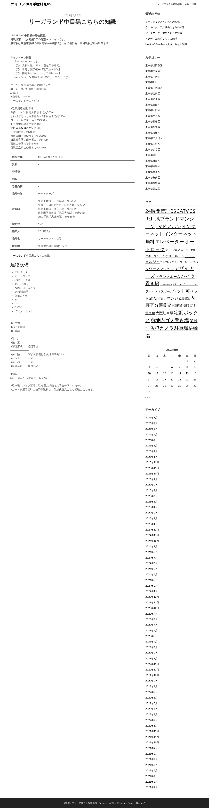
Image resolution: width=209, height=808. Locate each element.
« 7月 (148, 397)
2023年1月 (151, 658)
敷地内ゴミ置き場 (170, 320)
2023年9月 (151, 613)
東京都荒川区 (152, 171)
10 (149, 373)
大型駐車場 (165, 313)
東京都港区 (151, 154)
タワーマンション (159, 269)
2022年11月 (152, 669)
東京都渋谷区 (152, 149)
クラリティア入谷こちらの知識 (162, 21)
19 (164, 379)
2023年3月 (151, 647)
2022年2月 (151, 720)
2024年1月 (151, 591)
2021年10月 (152, 742)
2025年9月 (151, 479)
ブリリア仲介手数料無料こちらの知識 (176, 4)
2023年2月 (151, 652)
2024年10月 (152, 540)
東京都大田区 (152, 110)
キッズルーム (156, 256)
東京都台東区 (152, 93)
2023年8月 (151, 619)
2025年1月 (151, 524)
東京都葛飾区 (152, 177)
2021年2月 (151, 787)
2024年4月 (151, 574)
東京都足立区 (152, 188)
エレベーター (169, 241)
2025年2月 (151, 518)
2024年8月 (151, 551)
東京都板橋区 (152, 132)
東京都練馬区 (152, 166)
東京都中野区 (152, 76)
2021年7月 (151, 759)
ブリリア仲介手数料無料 (30, 4)
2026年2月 (151, 451)
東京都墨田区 (152, 104)
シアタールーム (183, 261)
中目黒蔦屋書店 (19, 127)
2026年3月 (151, 445)
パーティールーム (185, 284)
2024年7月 (151, 557)
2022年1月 (151, 725)
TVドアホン (168, 226)
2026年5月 (151, 434)
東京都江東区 (152, 143)
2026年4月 (151, 439)
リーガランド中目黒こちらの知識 (30, 255)
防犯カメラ (162, 328)
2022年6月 (151, 697)
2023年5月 (151, 635)
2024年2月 (151, 585)
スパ (195, 262)
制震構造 (177, 305)
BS (173, 211)
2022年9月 (151, 680)
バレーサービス (166, 284)
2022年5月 (151, 703)
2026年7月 (151, 423)
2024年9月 (151, 546)
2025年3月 (151, 512)
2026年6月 (151, 428)
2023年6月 (151, 630)
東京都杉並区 (152, 126)
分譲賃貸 (163, 304)
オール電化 (172, 250)
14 (179, 373)
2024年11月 (152, 535)
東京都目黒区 (152, 160)
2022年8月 (151, 686)
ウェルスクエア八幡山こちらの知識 (165, 27)
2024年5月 (151, 568)
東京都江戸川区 (153, 138)
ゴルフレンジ (167, 262)
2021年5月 (151, 770)
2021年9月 (151, 748)
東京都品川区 (152, 98)
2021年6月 (151, 764)
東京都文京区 (152, 115)
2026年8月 (151, 417)
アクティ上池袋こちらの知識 (161, 38)
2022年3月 (151, 714)
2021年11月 (152, 736)
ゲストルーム (174, 256)
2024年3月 (151, 579)
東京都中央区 (152, 71)
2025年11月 (152, 467)
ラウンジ (170, 298)
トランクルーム (167, 276)
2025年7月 (151, 490)
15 (187, 373)
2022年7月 (151, 692)
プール (167, 291)
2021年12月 (152, 731)
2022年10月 (152, 675)
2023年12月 (152, 596)
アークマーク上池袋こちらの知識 (163, 32)
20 (171, 379)
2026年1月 (151, 456)
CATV (183, 211)
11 (156, 373)
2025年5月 (151, 501)
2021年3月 (151, 781)
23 (194, 379)
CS (192, 211)
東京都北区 (151, 82)
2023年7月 (151, 624)
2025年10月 (152, 473)
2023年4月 (151, 641)
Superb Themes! (136, 803)
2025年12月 (152, 462)
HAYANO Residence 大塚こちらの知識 (166, 44)
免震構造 (184, 298)
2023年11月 (152, 602)
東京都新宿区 (152, 121)
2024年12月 (152, 529)
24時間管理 (157, 211)
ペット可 (181, 290)
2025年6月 (151, 496)
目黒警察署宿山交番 (22, 139)
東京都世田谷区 (153, 65)
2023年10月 (152, 607)
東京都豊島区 (152, 183)
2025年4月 (151, 507)
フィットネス (154, 291)
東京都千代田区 (153, 87)
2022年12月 (152, 663)
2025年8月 (151, 484)
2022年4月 (151, 708)
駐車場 (181, 328)
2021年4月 (151, 775)
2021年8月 (151, 753)
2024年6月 (151, 563)
